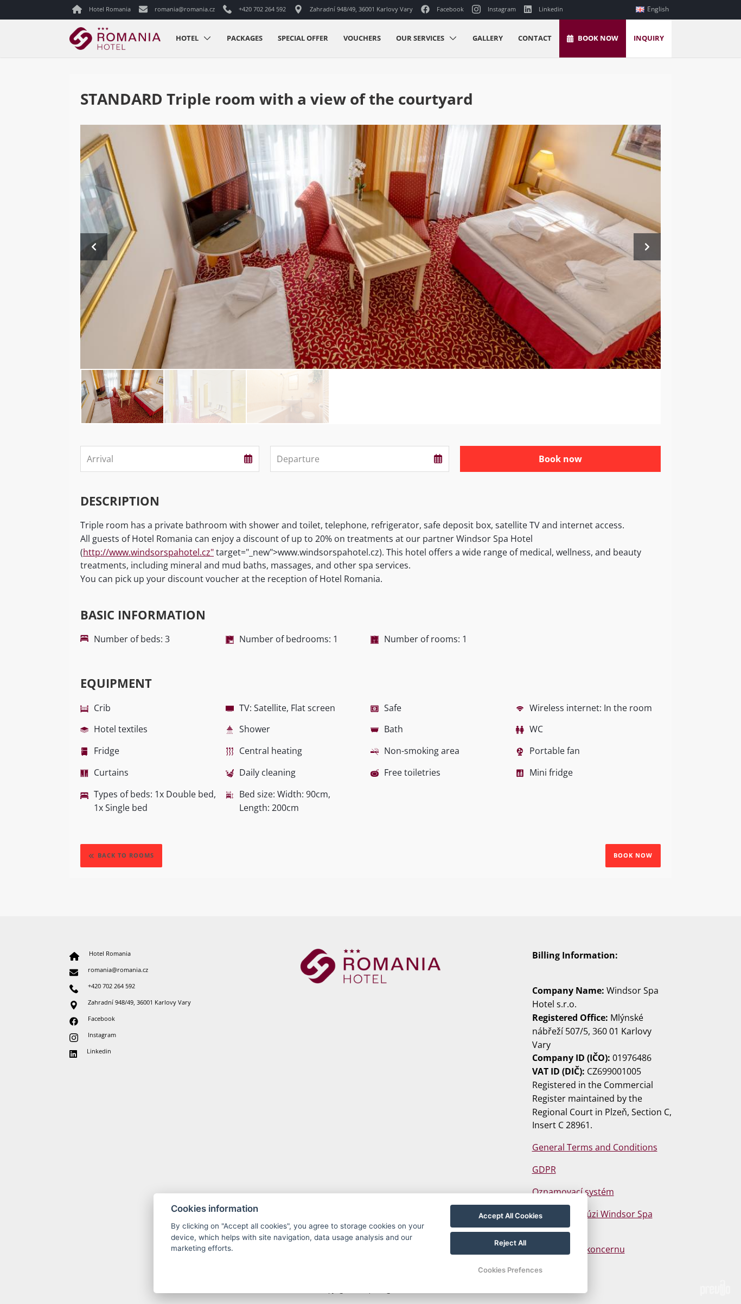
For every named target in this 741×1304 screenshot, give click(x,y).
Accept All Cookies (510, 1215)
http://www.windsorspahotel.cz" (148, 552)
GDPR (544, 1169)
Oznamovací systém (573, 1192)
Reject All (510, 1242)
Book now (633, 855)
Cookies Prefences (510, 1269)
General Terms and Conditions (594, 1147)
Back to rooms (126, 855)
